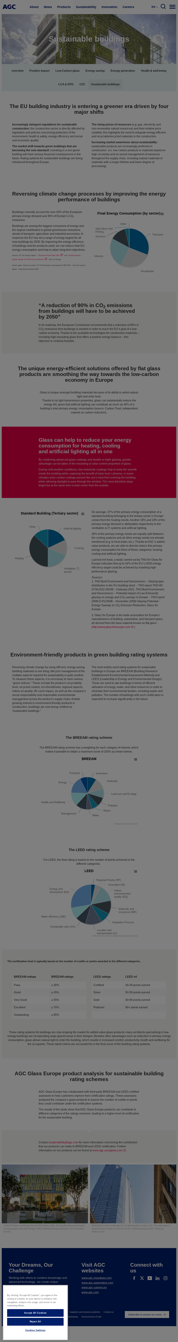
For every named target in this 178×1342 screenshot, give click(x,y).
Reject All (35, 1321)
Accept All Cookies (35, 1313)
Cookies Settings (35, 1330)
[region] (35, 1312)
